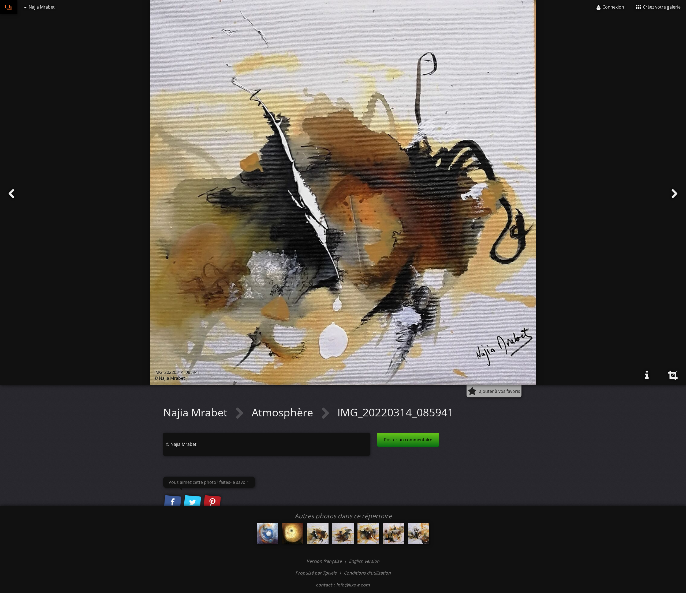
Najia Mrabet (196, 412)
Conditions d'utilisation (367, 573)
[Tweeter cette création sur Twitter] (192, 502)
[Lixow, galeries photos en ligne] (8, 7)
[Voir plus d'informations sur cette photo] (646, 374)
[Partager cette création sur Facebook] (172, 502)
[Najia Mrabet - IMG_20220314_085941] (318, 533)
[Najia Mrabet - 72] (267, 533)
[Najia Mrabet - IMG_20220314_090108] (418, 533)
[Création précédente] (11, 193)
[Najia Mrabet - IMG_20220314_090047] (393, 533)
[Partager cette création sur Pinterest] (212, 502)
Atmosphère (284, 412)
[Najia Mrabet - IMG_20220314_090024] (368, 533)
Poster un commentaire (408, 440)
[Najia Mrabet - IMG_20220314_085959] (343, 533)
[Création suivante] (674, 193)
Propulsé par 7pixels (316, 573)
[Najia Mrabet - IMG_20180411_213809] (292, 533)
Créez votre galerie (661, 7)
